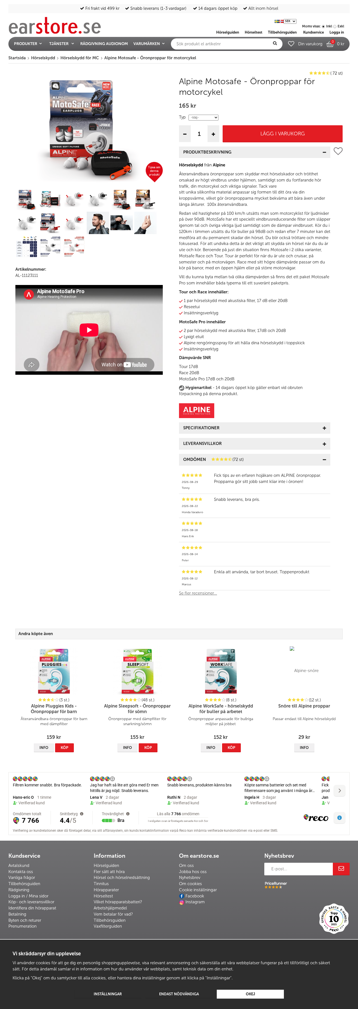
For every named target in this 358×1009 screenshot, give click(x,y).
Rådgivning (18, 889)
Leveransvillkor (202, 443)
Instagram (195, 901)
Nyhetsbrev (189, 877)
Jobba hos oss (193, 871)
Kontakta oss (20, 871)
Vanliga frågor (21, 877)
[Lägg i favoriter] (338, 374)
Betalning (17, 914)
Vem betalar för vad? (113, 914)
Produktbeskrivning (207, 152)
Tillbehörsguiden (24, 883)
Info (43, 748)
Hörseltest (103, 896)
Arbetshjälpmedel (110, 908)
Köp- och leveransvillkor (31, 901)
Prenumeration (22, 926)
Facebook (194, 896)
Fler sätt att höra (109, 871)
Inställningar (108, 994)
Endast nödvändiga (179, 994)
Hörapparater (106, 889)
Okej (250, 994)
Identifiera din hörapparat (32, 908)
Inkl (329, 26)
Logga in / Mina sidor (28, 896)
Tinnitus (101, 883)
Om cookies (190, 883)
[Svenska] (277, 21)
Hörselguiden (106, 865)
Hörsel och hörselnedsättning (122, 877)
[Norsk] (281, 21)
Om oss (186, 865)
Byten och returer (24, 920)
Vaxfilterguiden (108, 926)
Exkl (341, 26)
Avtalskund (18, 865)
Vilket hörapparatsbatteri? (118, 901)
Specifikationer (201, 427)
